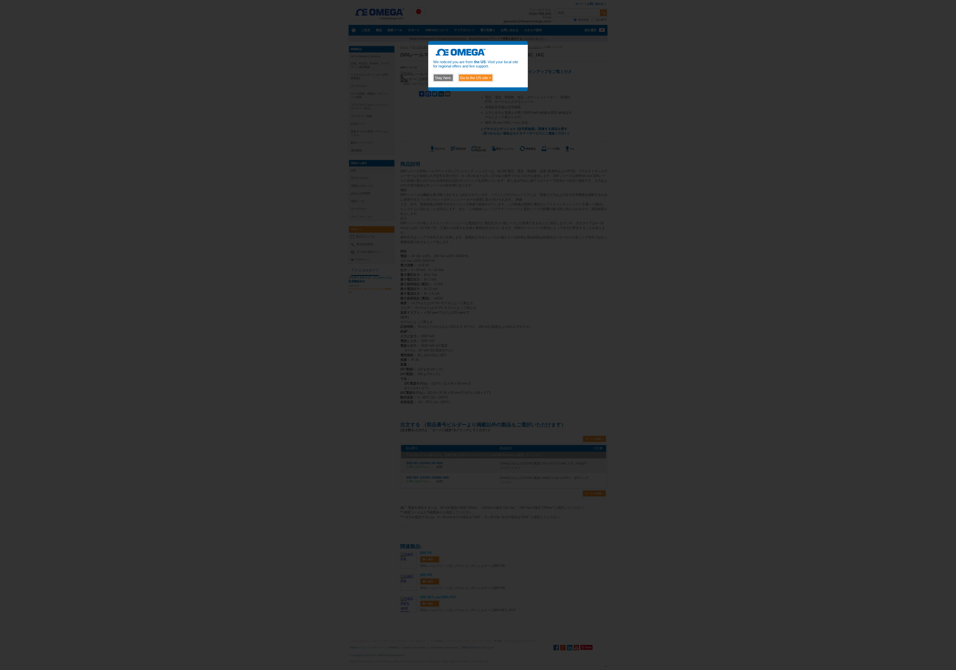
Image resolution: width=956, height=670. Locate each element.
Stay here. (443, 78)
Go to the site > (475, 78)
